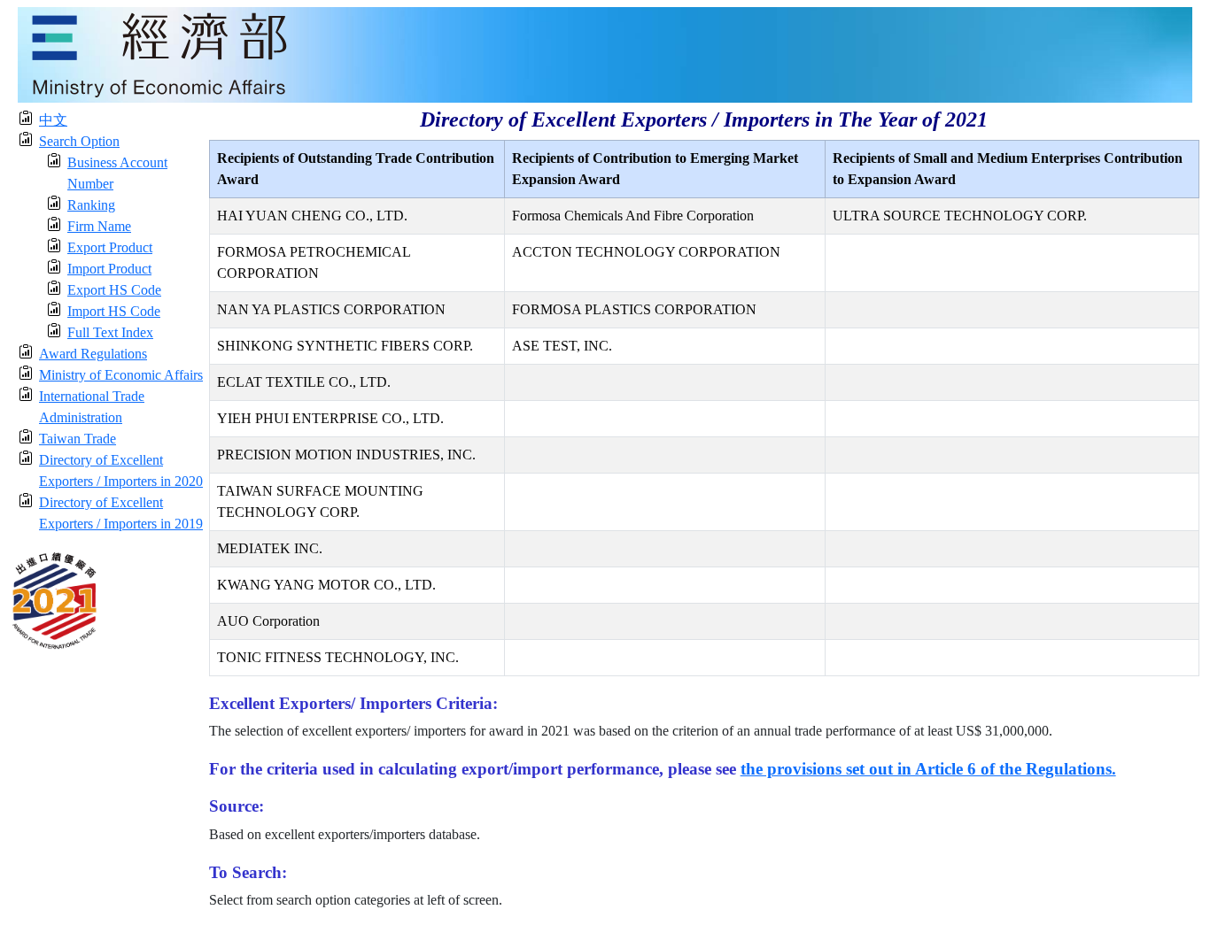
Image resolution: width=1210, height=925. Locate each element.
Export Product (109, 247)
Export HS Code (114, 289)
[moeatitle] (605, 53)
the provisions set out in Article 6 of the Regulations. (928, 768)
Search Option (79, 141)
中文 (53, 119)
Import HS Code (113, 311)
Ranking (91, 204)
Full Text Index (110, 332)
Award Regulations (93, 353)
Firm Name (99, 226)
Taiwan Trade (77, 438)
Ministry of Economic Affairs (121, 374)
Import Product (109, 268)
